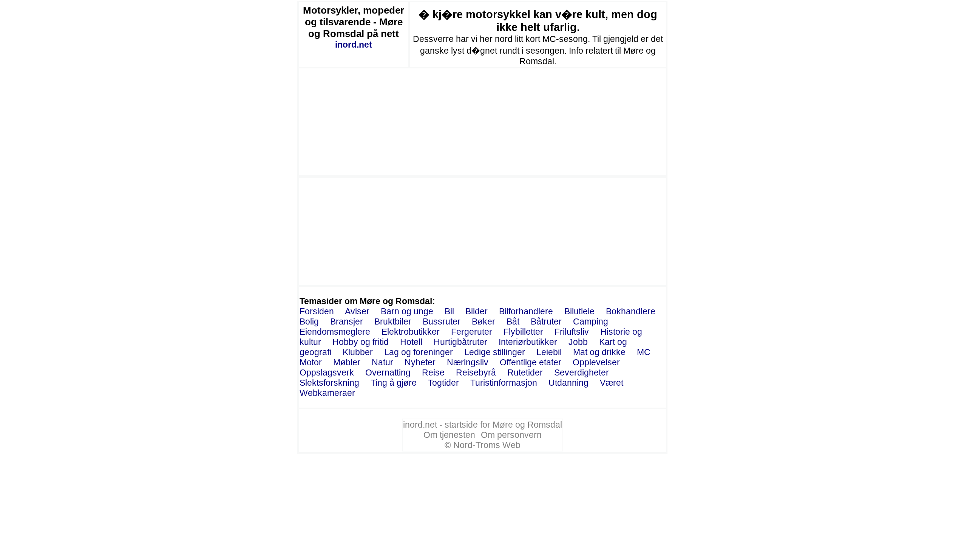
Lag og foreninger (418, 352)
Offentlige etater (530, 362)
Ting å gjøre (394, 383)
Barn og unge (407, 311)
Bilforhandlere (526, 311)
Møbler (346, 362)
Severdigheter (581, 372)
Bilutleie (579, 311)
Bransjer (346, 321)
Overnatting (388, 372)
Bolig (309, 321)
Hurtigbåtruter (460, 342)
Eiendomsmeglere (335, 332)
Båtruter (546, 321)
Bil (449, 311)
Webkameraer (327, 393)
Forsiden (317, 311)
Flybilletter (523, 332)
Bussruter (441, 321)
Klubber (358, 352)
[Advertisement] (482, 122)
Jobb (578, 342)
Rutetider (525, 372)
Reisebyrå (476, 372)
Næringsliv (467, 362)
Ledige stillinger (494, 352)
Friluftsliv (572, 332)
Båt (513, 321)
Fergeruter (471, 332)
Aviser (357, 311)
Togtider (443, 383)
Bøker (483, 321)
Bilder (476, 311)
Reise (433, 372)
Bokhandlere (630, 311)
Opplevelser (596, 362)
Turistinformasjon (503, 383)
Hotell (411, 342)
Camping (590, 321)
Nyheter (420, 362)
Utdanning (568, 383)
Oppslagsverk (327, 372)
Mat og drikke (599, 352)
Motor (311, 362)
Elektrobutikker (411, 332)
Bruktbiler (392, 321)
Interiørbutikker (528, 342)
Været (611, 383)
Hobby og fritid (360, 342)
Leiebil (549, 352)
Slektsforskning (329, 383)
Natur (382, 362)
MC (643, 352)
